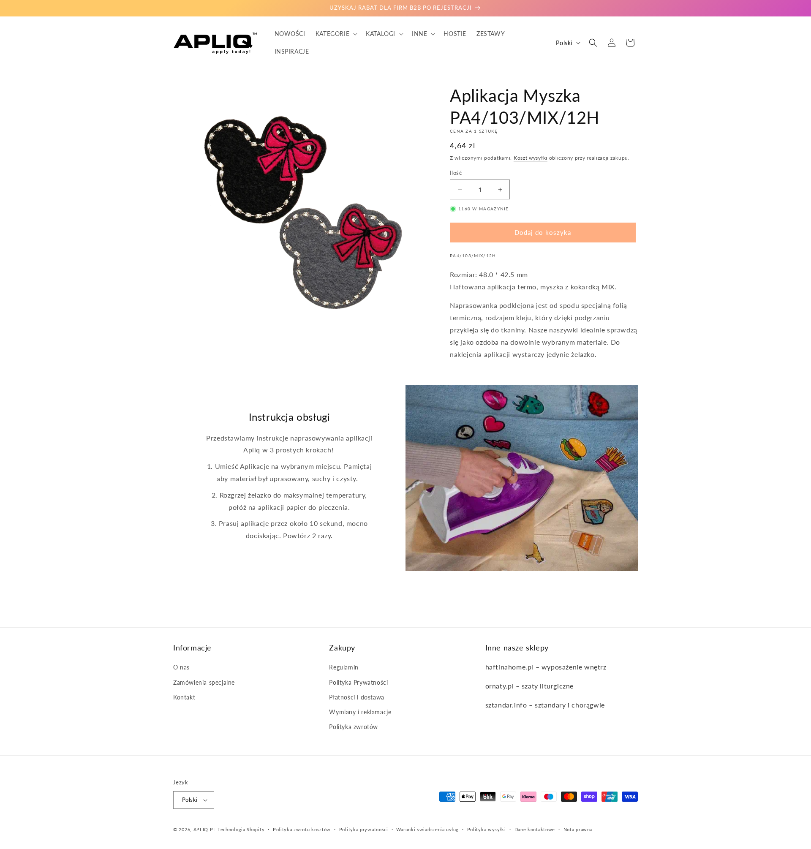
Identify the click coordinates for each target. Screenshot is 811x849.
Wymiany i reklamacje (360, 712)
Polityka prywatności (363, 829)
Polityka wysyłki (486, 829)
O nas (181, 667)
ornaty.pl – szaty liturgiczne (529, 686)
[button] (335, 34)
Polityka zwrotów (353, 726)
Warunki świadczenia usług (427, 829)
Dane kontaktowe (534, 829)
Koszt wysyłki (530, 158)
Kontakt (184, 697)
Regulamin (343, 667)
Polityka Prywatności (358, 682)
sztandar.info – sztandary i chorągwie (545, 705)
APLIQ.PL (205, 829)
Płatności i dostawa (356, 697)
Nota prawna (578, 829)
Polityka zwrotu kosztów (302, 829)
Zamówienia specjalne (204, 682)
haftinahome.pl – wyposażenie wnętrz (546, 667)
